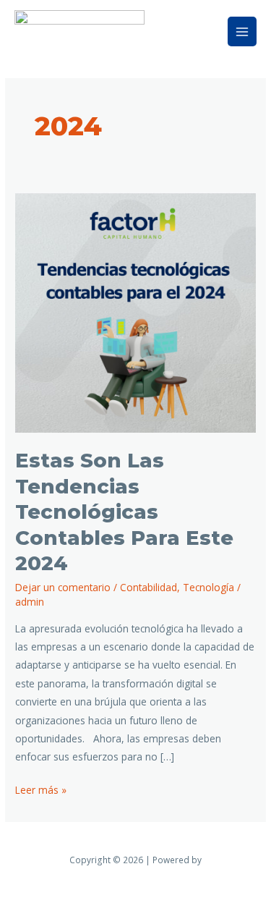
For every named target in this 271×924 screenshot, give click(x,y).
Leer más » (40, 789)
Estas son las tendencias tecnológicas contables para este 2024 (124, 512)
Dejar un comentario (63, 587)
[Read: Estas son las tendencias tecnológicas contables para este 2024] (135, 311)
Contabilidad (148, 587)
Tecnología (208, 587)
